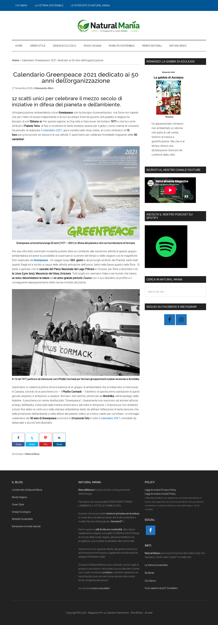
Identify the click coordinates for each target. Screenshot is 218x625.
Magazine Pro (95, 612)
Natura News (33, 454)
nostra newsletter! (100, 588)
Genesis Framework (118, 612)
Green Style (18, 504)
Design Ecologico (21, 511)
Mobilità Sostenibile (22, 519)
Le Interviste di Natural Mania (27, 489)
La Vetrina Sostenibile (156, 565)
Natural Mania (109, 25)
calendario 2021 (110, 418)
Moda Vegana (19, 497)
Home (15, 60)
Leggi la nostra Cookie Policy (160, 493)
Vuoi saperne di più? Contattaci (161, 588)
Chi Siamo (150, 580)
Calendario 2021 (52, 130)
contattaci (107, 572)
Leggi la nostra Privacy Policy (160, 489)
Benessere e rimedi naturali (26, 526)
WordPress (137, 612)
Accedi (148, 612)
